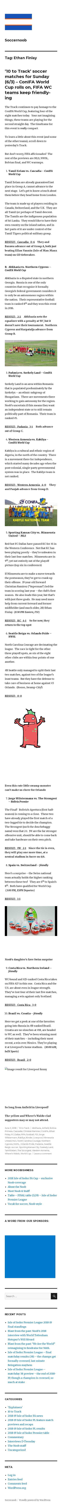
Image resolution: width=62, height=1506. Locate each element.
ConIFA (44, 1131)
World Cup (26, 1153)
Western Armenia (40, 1150)
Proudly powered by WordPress (34, 1500)
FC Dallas (15, 1134)
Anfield (45, 1128)
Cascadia (17, 1131)
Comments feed (17, 1483)
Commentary (16, 1437)
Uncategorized (17, 1449)
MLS (14, 1141)
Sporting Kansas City (29, 1147)
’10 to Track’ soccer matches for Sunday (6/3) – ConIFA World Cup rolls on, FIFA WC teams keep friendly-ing (28, 84)
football (30, 1134)
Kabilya (21, 1137)
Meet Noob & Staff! (19, 1191)
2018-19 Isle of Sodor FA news (25, 1415)
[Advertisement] (30, 1257)
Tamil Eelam (11, 1150)
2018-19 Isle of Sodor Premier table (28, 1432)
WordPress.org (17, 1487)
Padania (39, 1144)
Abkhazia (36, 1128)
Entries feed (15, 1479)
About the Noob (17, 1186)
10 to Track (24, 1128)
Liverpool (38, 1137)
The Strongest (24, 1150)
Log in (11, 1475)
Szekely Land (46, 1147)
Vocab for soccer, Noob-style (25, 1203)
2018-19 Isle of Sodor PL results (26, 1428)
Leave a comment (43, 1153)
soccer (14, 1147)
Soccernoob (16, 40)
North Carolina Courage (29, 1141)
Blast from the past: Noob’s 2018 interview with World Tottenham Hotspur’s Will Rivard (28, 1335)
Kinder (29, 1137)
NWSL (17, 1144)
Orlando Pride (27, 1144)
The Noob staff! (17, 1445)
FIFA (23, 1134)
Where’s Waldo (12, 1153)
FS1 (36, 1134)
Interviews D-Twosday (21, 1441)
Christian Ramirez (31, 1131)
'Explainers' (15, 1407)
